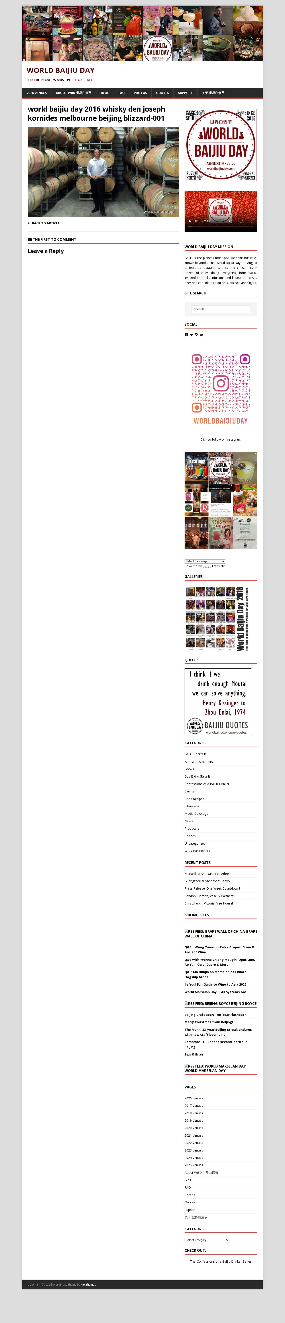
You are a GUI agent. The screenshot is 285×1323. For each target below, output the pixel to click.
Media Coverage (196, 813)
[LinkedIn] (202, 335)
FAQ (121, 93)
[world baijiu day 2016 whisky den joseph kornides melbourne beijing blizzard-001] (103, 214)
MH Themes (88, 1284)
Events (189, 791)
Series (247, 1261)
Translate (218, 566)
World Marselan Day (205, 1070)
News (189, 821)
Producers (192, 828)
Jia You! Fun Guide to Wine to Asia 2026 (215, 984)
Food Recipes (194, 799)
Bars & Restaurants (199, 762)
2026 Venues (37, 93)
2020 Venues (194, 1128)
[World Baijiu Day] (142, 58)
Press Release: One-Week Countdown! (212, 888)
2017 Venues (194, 1105)
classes (235, 283)
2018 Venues (194, 1113)
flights (251, 283)
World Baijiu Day (228, 263)
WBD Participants (197, 851)
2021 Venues (194, 1135)
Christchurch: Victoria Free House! (209, 903)
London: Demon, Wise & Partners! (209, 896)
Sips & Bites (194, 1054)
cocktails (203, 278)
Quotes (162, 93)
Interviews (192, 806)
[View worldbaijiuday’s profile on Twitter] (191, 335)
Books (189, 769)
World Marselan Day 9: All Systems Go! (215, 992)
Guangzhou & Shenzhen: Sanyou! (208, 881)
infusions (218, 278)
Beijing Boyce (243, 1003)
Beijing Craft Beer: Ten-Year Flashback (215, 1015)
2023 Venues (194, 1150)
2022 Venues (194, 1143)
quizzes (222, 283)
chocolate (205, 283)
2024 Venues (194, 1158)
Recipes (190, 836)
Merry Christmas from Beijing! (209, 1022)
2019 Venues (194, 1120)
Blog (105, 93)
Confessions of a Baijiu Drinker (207, 784)
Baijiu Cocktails (195, 754)
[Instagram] (196, 335)
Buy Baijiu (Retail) (197, 776)
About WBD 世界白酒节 (74, 93)
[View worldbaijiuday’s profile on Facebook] (186, 335)
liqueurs (237, 278)
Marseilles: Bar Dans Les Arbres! (208, 874)
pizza (252, 278)
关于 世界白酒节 (213, 93)
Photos (140, 93)
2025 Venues (194, 1165)
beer (188, 283)
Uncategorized (195, 843)
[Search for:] (221, 309)
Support (185, 93)
